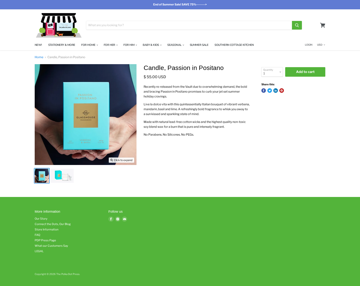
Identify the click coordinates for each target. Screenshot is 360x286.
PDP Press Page (45, 240)
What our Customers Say (51, 245)
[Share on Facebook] (263, 90)
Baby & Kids (151, 45)
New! (38, 45)
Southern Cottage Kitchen (234, 45)
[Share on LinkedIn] (275, 90)
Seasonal (174, 45)
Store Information (46, 229)
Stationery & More (61, 45)
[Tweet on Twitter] (269, 90)
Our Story (41, 218)
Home (39, 57)
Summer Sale (199, 45)
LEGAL (39, 251)
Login (308, 45)
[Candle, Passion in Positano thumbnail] (41, 175)
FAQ (37, 235)
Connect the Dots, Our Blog (53, 224)
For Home (88, 45)
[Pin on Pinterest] (281, 90)
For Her (110, 45)
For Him (129, 45)
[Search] (297, 25)
